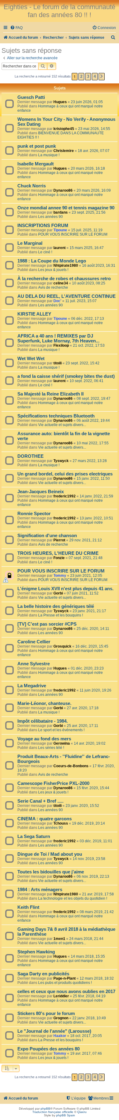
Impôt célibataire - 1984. (42, 721)
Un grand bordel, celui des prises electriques (65, 473)
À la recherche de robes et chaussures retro (64, 278)
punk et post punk (36, 146)
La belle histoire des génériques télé (55, 606)
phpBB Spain (65, 1115)
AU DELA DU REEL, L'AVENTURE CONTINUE (66, 296)
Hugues (60, 102)
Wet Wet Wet (31, 358)
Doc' (57, 301)
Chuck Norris (31, 185)
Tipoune (60, 230)
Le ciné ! (45, 252)
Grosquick (62, 646)
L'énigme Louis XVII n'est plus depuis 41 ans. (65, 588)
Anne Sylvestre (33, 663)
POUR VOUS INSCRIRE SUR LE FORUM (72, 234)
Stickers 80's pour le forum (46, 1013)
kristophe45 (63, 129)
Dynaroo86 (63, 190)
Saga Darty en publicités (43, 973)
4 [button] (95, 76)
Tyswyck (61, 461)
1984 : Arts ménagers (39, 889)
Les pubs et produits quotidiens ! (65, 983)
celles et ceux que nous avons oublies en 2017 (66, 991)
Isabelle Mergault (35, 163)
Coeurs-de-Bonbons (70, 766)
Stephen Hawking (36, 951)
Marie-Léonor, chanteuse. (44, 703)
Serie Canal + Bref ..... (40, 801)
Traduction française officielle (52, 1112)
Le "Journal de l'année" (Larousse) (54, 1031)
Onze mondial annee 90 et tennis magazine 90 (65, 207)
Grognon (60, 1018)
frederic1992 (64, 496)
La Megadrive (31, 685)
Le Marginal (29, 243)
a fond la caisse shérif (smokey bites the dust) (66, 376)
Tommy (59, 575)
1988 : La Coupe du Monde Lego (51, 260)
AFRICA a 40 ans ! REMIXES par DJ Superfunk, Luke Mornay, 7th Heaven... (58, 338)
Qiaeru (82, 1112)
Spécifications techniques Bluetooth (56, 416)
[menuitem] (16, 28)
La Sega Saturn (33, 836)
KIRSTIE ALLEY (34, 314)
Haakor (59, 1036)
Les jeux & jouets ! (53, 270)
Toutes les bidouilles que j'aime (50, 871)
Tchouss (60, 823)
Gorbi (58, 593)
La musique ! (49, 155)
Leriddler (61, 996)
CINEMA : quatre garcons (44, 818)
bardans (60, 212)
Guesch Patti (31, 97)
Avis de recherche (53, 287)
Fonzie (59, 558)
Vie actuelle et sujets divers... (62, 425)
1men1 (59, 939)
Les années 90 (50, 217)
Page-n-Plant (64, 978)
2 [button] (81, 76)
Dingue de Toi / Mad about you (49, 854)
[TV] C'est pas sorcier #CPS (47, 624)
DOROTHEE (30, 456)
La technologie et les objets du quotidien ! (72, 898)
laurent (59, 248)
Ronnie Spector (34, 513)
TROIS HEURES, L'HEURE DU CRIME (58, 553)
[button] (102, 76)
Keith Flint (28, 907)
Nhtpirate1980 (65, 265)
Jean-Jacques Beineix (40, 491)
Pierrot (59, 540)
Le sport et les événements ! (61, 730)
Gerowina (61, 743)
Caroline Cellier (33, 641)
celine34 (60, 283)
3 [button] (88, 76)
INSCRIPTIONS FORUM (42, 225)
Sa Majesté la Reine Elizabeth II (50, 394)
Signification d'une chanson (47, 535)
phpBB (45, 1108)
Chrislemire (63, 151)
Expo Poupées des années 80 (48, 1048)
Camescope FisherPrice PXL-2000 (53, 783)
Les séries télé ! (51, 748)
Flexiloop (61, 345)
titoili (57, 363)
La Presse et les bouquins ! (60, 615)
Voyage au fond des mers (44, 738)
